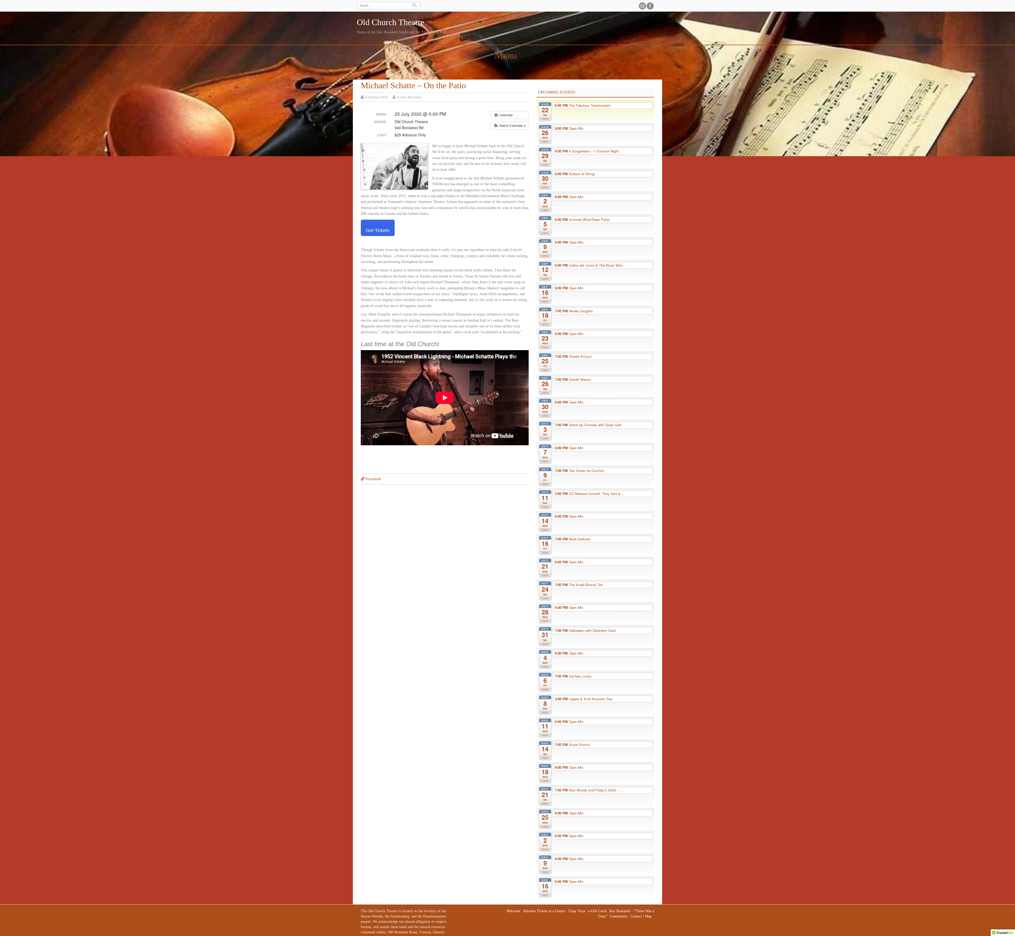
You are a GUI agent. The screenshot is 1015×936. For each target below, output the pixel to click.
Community (619, 916)
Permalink (373, 479)
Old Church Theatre (390, 22)
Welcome (513, 911)
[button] (509, 125)
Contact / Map (641, 916)
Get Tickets (378, 230)
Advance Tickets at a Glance (544, 911)
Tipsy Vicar (576, 911)
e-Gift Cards (597, 911)
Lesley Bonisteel (409, 97)
